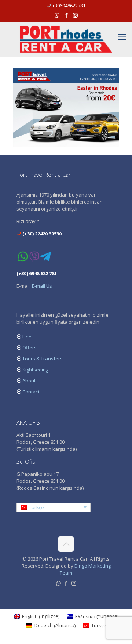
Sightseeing (35, 369)
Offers (29, 347)
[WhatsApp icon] (57, 15)
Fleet (27, 336)
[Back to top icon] (66, 544)
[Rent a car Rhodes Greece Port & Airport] (66, 39)
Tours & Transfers (42, 358)
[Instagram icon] (75, 15)
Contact (30, 391)
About (29, 380)
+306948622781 (68, 5)
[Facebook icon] (66, 15)
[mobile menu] (122, 36)
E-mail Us (42, 286)
